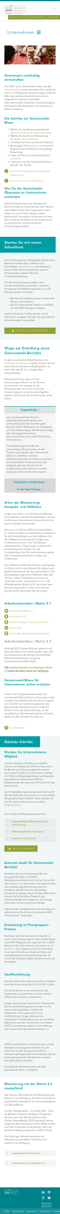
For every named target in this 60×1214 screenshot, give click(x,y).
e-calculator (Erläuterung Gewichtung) (29, 633)
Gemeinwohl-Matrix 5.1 (22, 610)
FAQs (6, 1211)
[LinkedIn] (43, 1192)
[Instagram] (49, 1192)
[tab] (30, 409)
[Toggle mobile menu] (54, 8)
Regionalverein (12, 804)
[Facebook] (43, 1198)
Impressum (32, 1211)
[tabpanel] (30, 446)
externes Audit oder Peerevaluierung (30, 132)
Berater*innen (26, 266)
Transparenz (45, 1211)
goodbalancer (17, 727)
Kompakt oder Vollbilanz (24, 139)
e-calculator (16, 627)
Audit (20, 883)
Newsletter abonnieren (47, 1204)
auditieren (15, 158)
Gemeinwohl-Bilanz (14, 363)
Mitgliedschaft (35, 145)
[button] (30, 823)
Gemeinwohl (11, 89)
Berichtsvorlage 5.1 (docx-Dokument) (29, 622)
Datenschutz (18, 1211)
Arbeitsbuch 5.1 (18, 616)
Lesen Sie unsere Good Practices (27, 180)
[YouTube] (49, 1198)
